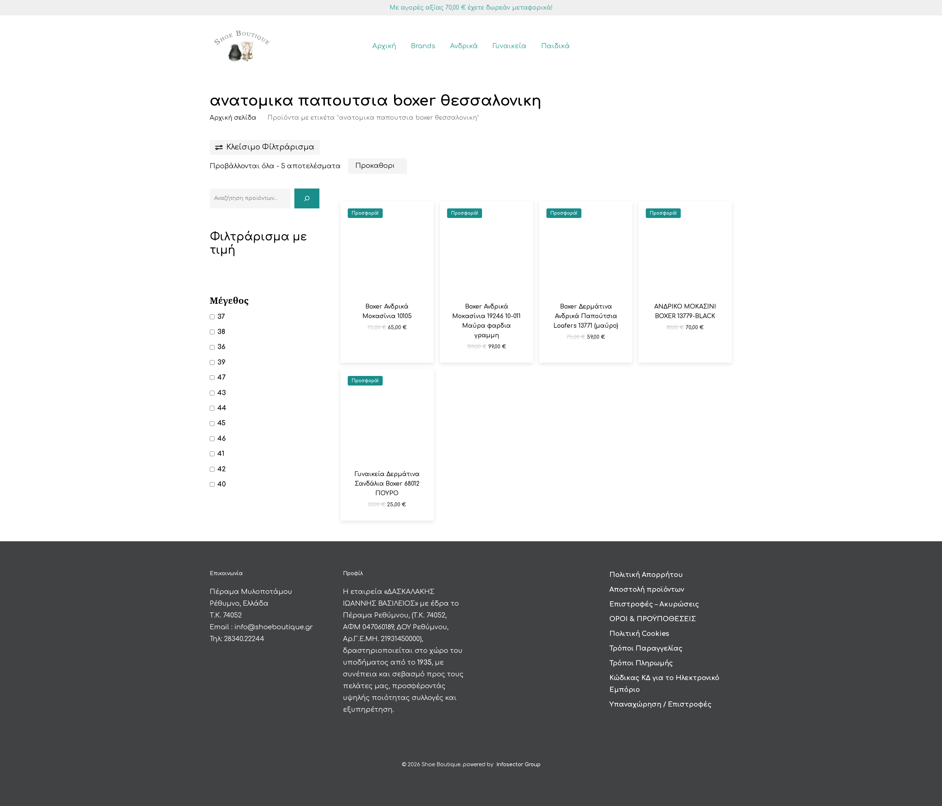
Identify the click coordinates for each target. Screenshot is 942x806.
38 (221, 331)
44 (221, 408)
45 (221, 423)
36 (221, 347)
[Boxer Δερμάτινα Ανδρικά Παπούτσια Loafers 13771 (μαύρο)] (586, 248)
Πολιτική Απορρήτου (646, 574)
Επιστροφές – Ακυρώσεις (654, 604)
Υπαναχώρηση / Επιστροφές (660, 704)
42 (221, 469)
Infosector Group (518, 764)
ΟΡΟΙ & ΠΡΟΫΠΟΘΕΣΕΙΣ (652, 619)
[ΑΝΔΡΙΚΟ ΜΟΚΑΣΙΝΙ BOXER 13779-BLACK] (685, 248)
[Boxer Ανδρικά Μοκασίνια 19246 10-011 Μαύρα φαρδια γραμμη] (486, 248)
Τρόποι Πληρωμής (641, 663)
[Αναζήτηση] (306, 198)
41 (220, 453)
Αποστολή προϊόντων (646, 589)
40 (221, 484)
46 (221, 438)
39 (221, 362)
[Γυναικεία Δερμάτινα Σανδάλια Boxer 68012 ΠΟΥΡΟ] (387, 415)
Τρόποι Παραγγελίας (646, 648)
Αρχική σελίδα (233, 117)
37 (221, 316)
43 (221, 393)
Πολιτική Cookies (639, 633)
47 (221, 377)
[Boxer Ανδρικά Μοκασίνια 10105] (387, 248)
